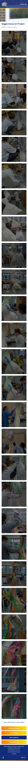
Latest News (14, 733)
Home (5, 722)
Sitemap (14, 753)
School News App (14, 742)
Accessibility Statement (14, 751)
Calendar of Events (14, 728)
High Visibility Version (14, 750)
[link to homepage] (4, 4)
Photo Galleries (20, 722)
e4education (21, 746)
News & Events (11, 722)
